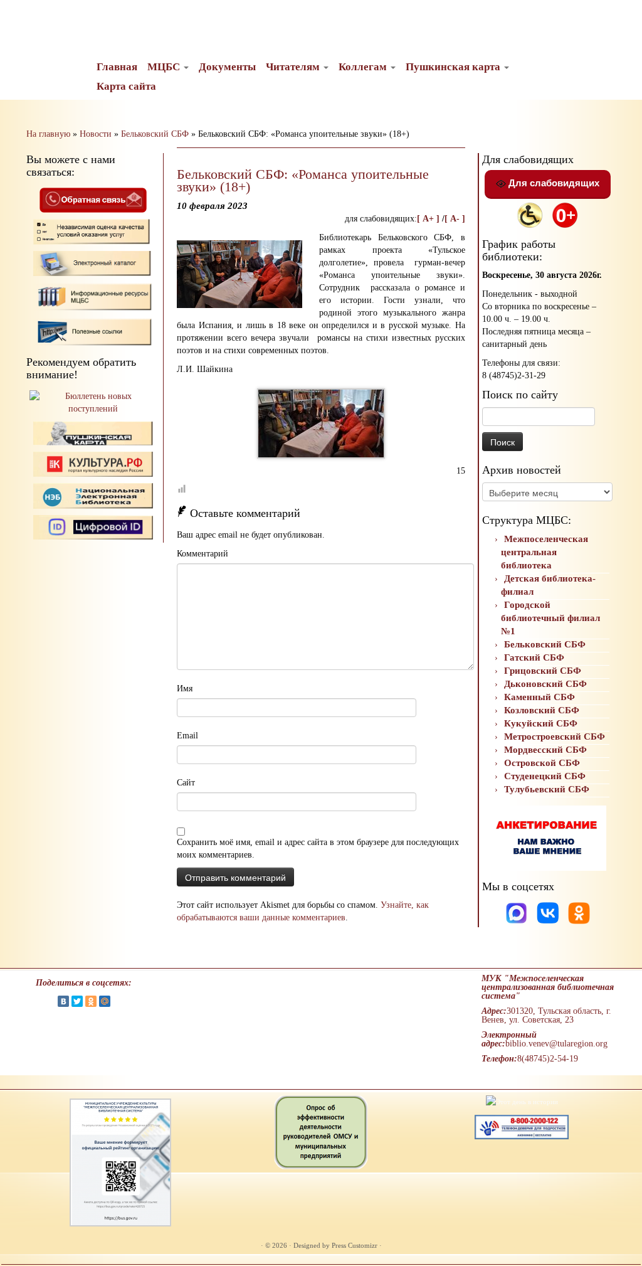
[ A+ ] (429, 218)
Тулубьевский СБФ (546, 789)
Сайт (186, 782)
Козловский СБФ (541, 710)
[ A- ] (455, 218)
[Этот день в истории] (522, 1101)
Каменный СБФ (539, 697)
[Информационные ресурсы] (93, 296)
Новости (96, 134)
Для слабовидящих (552, 183)
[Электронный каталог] (93, 262)
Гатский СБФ (534, 657)
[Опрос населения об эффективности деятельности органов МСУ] (321, 1131)
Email (187, 735)
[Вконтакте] (549, 912)
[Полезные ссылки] (93, 331)
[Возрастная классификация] (565, 214)
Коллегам (364, 67)
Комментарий (202, 553)
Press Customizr (354, 1245)
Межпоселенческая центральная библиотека (544, 552)
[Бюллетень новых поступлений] (93, 402)
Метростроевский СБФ (554, 736)
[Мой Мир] (104, 1001)
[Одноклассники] (579, 912)
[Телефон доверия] (521, 1126)
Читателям (294, 67)
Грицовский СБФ (542, 671)
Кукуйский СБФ (540, 723)
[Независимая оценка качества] (93, 231)
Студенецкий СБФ (545, 776)
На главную (48, 134)
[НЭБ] (93, 463)
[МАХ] (518, 912)
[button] (20, 19)
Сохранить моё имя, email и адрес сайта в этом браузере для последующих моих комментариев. (318, 848)
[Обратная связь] (92, 199)
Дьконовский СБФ (545, 684)
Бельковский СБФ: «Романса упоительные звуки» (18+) (303, 180)
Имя (184, 688)
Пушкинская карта (454, 67)
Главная (117, 67)
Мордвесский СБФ (545, 750)
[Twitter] (77, 1001)
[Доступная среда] (529, 214)
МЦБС (164, 67)
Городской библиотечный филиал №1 (550, 618)
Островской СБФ (542, 763)
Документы (227, 67)
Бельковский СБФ (155, 134)
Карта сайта (126, 86)
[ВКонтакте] (63, 1001)
